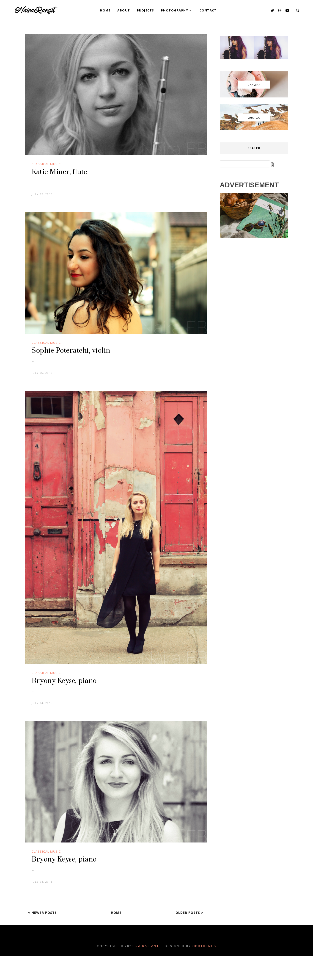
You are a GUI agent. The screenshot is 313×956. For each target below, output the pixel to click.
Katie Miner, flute (59, 172)
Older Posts (188, 912)
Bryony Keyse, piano (64, 680)
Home (105, 10)
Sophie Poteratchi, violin (71, 350)
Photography (174, 10)
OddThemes (204, 946)
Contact (208, 10)
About (123, 10)
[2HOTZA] (254, 129)
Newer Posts (43, 912)
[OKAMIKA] (254, 96)
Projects (145, 10)
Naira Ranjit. (149, 946)
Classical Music (46, 164)
